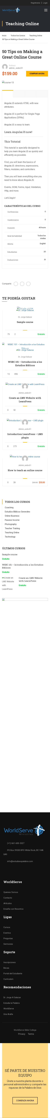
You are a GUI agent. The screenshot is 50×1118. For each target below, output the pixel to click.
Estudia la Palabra (11, 1003)
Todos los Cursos (18, 36)
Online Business (12, 516)
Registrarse (35, 3)
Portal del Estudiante (12, 973)
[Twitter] (22, 284)
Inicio (4, 36)
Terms (31, 1034)
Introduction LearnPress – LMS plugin (25, 436)
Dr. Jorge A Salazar (12, 997)
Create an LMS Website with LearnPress (25, 399)
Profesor (12, 66)
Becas (6, 968)
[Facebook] (16, 284)
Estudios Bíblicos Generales (17, 511)
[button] (25, 1100)
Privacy (21, 1034)
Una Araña (8, 1014)
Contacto (7, 898)
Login (45, 3)
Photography (11, 524)
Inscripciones (9, 962)
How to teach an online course (25, 470)
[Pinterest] (28, 284)
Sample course (25, 322)
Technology (10, 536)
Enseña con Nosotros (13, 909)
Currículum (8, 979)
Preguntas (8, 938)
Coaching (9, 507)
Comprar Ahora (37, 74)
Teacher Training (12, 528)
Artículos (7, 903)
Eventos (7, 933)
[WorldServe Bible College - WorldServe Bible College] (11, 10)
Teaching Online (35, 36)
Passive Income (12, 520)
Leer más (25, 308)
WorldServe (8, 1008)
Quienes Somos (10, 892)
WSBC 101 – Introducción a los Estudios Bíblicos (25, 363)
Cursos (6, 927)
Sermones (8, 944)
